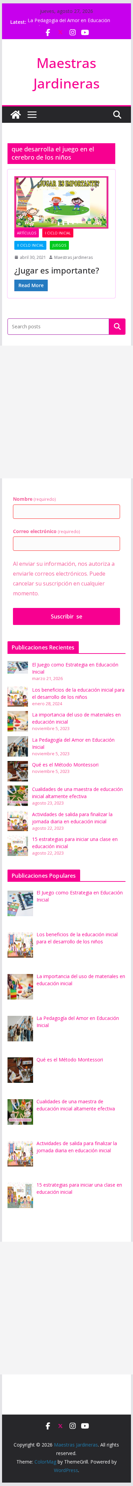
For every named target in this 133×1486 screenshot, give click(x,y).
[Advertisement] (66, 412)
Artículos (26, 233)
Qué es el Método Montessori (65, 764)
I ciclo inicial (58, 233)
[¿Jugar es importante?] (61, 202)
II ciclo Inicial (30, 245)
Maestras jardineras (73, 257)
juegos (59, 245)
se (66, 616)
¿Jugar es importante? (56, 270)
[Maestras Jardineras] (16, 114)
